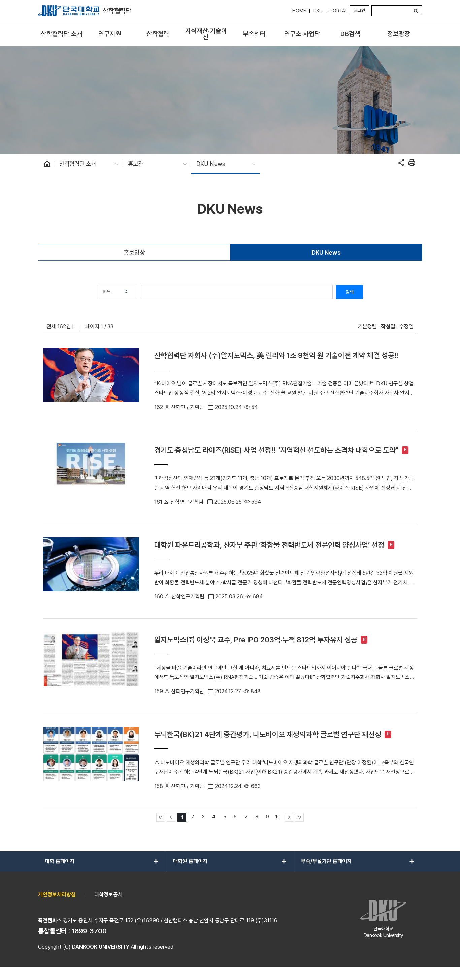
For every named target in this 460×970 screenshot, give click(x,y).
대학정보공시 (108, 894)
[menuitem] (61, 34)
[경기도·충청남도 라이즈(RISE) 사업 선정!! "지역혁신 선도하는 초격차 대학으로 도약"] (91, 476)
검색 (350, 292)
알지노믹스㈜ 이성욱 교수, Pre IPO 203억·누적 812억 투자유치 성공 (255, 639)
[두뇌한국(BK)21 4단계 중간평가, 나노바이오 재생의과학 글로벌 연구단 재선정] (91, 760)
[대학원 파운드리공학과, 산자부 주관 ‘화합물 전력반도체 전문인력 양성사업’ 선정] (91, 571)
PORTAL (339, 10)
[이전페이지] (171, 817)
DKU (318, 10)
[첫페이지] (160, 817)
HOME (299, 10)
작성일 (388, 326)
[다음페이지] (289, 817)
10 (278, 816)
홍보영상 (134, 252)
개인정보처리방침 (57, 894)
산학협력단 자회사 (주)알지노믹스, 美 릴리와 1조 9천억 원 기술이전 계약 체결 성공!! (276, 355)
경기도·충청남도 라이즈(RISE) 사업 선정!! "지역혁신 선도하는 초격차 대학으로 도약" (276, 450)
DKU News (326, 252)
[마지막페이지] (299, 817)
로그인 (359, 10)
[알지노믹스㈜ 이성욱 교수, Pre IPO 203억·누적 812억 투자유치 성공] (91, 666)
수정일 (406, 326)
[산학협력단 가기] (68, 10)
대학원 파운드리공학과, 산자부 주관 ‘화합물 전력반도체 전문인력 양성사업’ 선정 (269, 544)
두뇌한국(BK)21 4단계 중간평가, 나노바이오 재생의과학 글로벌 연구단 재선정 (267, 734)
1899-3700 (89, 931)
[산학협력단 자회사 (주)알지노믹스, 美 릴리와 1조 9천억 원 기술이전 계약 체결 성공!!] (91, 381)
